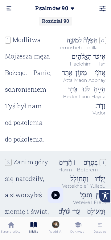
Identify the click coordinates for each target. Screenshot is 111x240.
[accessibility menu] (105, 196)
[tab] (11, 228)
